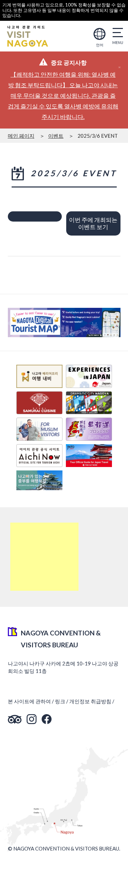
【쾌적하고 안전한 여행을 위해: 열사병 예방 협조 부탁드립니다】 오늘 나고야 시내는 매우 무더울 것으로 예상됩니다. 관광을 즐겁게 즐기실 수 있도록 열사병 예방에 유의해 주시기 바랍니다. (63, 95)
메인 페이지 (21, 136)
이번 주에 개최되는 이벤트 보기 (93, 223)
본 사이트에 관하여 (29, 701)
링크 (60, 701)
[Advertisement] (44, 557)
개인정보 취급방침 (90, 701)
